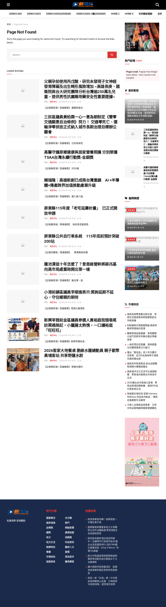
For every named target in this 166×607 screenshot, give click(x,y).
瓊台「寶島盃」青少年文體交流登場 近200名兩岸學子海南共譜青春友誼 (142, 355)
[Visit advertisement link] (142, 37)
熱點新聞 (69, 527)
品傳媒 (49, 527)
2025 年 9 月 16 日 (136, 228)
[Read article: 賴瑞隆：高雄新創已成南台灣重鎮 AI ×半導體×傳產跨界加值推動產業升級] (23, 189)
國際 (48, 532)
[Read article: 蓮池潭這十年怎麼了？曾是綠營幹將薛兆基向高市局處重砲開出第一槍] (23, 273)
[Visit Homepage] (82, 5)
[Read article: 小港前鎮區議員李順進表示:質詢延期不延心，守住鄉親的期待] (23, 301)
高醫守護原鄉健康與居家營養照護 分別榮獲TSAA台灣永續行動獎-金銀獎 (150, 173)
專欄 (48, 552)
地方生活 (50, 542)
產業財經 (131, 240)
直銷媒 (68, 537)
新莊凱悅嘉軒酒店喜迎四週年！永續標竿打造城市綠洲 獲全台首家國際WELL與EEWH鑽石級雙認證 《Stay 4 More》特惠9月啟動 (103, 544)
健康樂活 (50, 518)
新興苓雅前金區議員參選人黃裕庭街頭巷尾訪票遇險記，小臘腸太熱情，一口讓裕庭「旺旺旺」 (80, 325)
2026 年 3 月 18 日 (136, 286)
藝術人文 (69, 547)
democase (15, 13)
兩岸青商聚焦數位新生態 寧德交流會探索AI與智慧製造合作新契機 (142, 317)
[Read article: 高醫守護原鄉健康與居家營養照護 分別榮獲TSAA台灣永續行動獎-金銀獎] (23, 161)
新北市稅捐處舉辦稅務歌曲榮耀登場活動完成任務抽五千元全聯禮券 (102, 558)
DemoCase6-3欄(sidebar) (91, 13)
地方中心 (53, 102)
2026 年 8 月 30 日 (68, 102)
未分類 (68, 518)
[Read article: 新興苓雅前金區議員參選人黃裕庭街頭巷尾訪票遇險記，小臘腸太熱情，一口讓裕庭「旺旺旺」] (23, 329)
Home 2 (115, 13)
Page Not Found (21, 24)
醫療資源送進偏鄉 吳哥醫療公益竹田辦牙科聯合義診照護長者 (142, 336)
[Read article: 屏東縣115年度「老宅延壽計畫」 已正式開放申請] (23, 217)
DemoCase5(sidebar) (58, 13)
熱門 (67, 522)
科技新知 (69, 542)
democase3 (34, 13)
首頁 (9, 24)
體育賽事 (69, 561)
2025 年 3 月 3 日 (136, 257)
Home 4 (129, 13)
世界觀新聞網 (145, 13)
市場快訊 (50, 556)
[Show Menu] (8, 5)
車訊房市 (69, 556)
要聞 (67, 552)
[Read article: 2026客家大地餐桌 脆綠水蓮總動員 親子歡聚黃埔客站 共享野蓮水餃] (23, 359)
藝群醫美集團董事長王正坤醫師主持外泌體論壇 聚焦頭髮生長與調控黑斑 (103, 530)
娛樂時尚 (50, 547)
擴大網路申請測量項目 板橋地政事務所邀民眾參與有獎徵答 (102, 569)
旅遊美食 (131, 210)
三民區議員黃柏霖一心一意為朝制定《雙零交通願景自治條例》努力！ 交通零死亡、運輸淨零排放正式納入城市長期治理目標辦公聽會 (151, 141)
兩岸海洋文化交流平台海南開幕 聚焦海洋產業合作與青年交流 (142, 374)
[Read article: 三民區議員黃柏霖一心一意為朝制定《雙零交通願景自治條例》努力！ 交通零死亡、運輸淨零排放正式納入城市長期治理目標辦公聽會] (23, 126)
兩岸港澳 (50, 522)
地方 (48, 537)
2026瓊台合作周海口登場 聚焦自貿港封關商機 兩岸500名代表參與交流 (142, 385)
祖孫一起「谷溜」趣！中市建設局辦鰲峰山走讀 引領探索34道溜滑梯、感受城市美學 (102, 581)
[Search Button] (157, 5)
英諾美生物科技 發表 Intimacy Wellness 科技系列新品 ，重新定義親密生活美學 (142, 396)
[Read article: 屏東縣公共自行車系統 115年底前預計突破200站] (23, 245)
